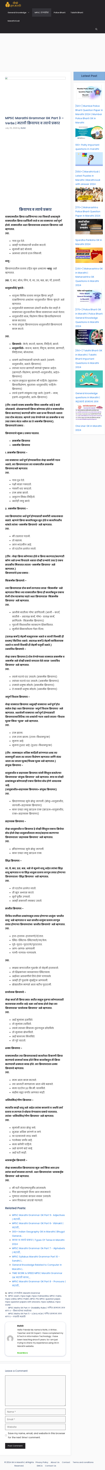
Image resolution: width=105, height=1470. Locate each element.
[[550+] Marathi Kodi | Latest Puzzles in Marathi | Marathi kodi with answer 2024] (89, 159)
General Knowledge (17, 12)
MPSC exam (13, 1296)
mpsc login (25, 1296)
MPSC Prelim (23, 1299)
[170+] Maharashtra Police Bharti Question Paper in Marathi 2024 (87, 211)
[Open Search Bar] (96, 29)
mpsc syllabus (47, 1301)
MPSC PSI (34, 1299)
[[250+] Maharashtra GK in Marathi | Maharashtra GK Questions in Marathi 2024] (89, 256)
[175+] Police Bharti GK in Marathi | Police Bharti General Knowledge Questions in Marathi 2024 (89, 318)
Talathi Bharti (77, 12)
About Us (55, 1462)
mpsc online (11, 1299)
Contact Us (50, 1465)
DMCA (40, 1465)
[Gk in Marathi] (14, 4)
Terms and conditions (83, 1462)
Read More (22, 1353)
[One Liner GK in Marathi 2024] (89, 413)
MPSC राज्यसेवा (42, 12)
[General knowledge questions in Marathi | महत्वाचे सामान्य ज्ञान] (89, 379)
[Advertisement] (52, 51)
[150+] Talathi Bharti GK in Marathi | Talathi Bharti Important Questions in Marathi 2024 (88, 359)
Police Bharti (59, 12)
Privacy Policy (42, 1462)
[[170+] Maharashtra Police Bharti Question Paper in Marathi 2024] (89, 195)
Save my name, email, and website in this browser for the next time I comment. (36, 1435)
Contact (66, 1462)
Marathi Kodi (13, 20)
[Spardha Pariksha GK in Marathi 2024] (89, 227)
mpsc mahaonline (40, 1296)
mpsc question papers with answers (22, 1301)
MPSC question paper (50, 1299)
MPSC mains (55, 1296)
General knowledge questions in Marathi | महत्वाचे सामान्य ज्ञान (87, 397)
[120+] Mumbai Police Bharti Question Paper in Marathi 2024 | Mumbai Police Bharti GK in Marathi (89, 114)
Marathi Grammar (31, 1293)
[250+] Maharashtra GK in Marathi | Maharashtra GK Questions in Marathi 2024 (89, 277)
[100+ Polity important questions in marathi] (89, 133)
